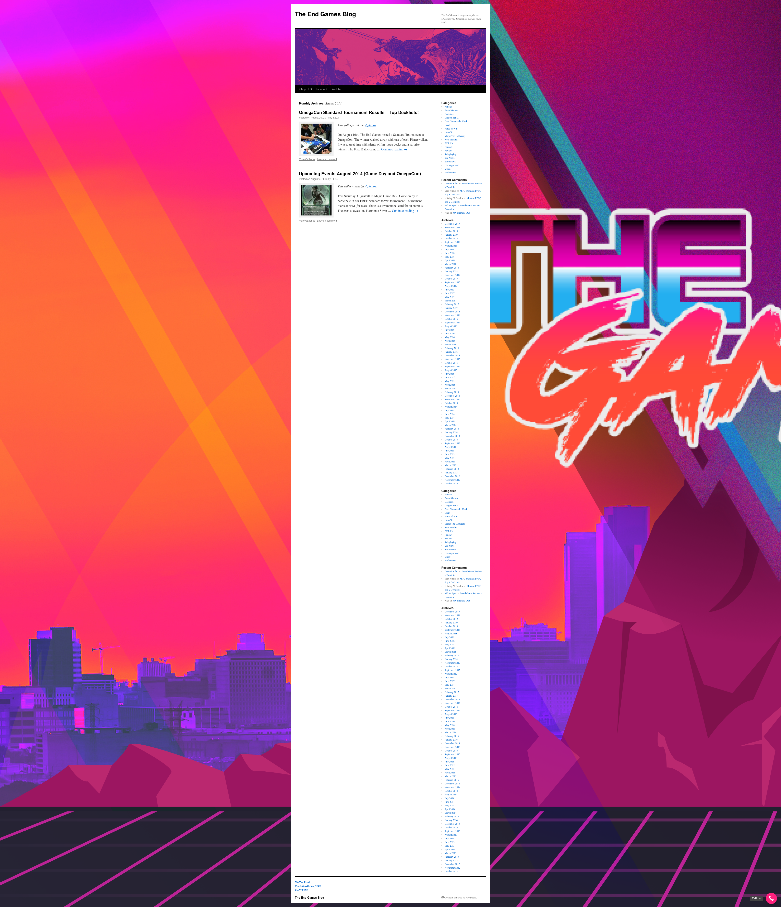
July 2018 (449, 249)
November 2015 (452, 359)
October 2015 (451, 362)
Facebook (321, 89)
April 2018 (450, 260)
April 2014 (450, 421)
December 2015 (452, 355)
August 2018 (451, 245)
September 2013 (452, 443)
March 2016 (450, 344)
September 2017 (452, 282)
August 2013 (451, 446)
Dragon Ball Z (451, 117)
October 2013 (451, 439)
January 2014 (451, 432)
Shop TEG (305, 89)
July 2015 (449, 373)
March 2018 (450, 263)
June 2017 (450, 293)
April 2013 (450, 461)
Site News (450, 157)
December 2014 (452, 395)
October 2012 (451, 483)
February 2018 (452, 267)
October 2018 (451, 238)
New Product (451, 139)
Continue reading (394, 149)
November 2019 (452, 227)
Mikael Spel (450, 205)
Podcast (448, 146)
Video (447, 168)
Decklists (449, 113)
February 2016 (452, 348)
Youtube (336, 89)
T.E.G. (336, 117)
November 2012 (452, 479)
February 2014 (452, 428)
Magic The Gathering (455, 135)
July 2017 (449, 289)
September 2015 (452, 366)
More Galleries (307, 159)
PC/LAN (449, 143)
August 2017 (451, 285)
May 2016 (450, 337)
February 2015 (452, 392)
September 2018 (452, 242)
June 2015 (450, 377)
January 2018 (451, 271)
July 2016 (449, 329)
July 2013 (449, 450)
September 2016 (452, 322)
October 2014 (451, 403)
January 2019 (451, 234)
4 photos (370, 186)
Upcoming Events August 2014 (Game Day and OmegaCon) (360, 173)
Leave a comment (327, 159)
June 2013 (450, 454)
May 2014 (450, 417)
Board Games (451, 110)
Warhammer (450, 172)
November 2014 (452, 399)
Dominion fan (451, 183)
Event (447, 124)
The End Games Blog (325, 13)
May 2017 (450, 296)
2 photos (370, 125)
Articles (448, 106)
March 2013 (450, 465)
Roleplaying (450, 154)
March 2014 (450, 424)
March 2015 (450, 388)
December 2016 (452, 311)
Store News (450, 161)
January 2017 (451, 307)
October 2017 (451, 278)
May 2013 (450, 457)
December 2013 (452, 435)
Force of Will (451, 128)
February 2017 (452, 304)
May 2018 (450, 256)
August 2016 (451, 326)
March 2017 (450, 300)
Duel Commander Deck (456, 121)
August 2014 (451, 406)
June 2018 (450, 252)
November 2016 (452, 315)
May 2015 (450, 381)
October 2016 (451, 318)
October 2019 (451, 231)
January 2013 (451, 472)
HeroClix (449, 132)
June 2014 (450, 413)
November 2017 (452, 274)
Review (448, 150)
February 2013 (452, 468)
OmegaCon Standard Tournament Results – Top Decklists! (359, 112)
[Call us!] (771, 898)
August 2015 (451, 370)
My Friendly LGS (461, 212)
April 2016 (450, 340)
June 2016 (450, 333)
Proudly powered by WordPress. (461, 897)
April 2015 (450, 384)
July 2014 (449, 410)
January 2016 (451, 351)
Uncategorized (451, 165)
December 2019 (452, 223)
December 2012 (452, 476)
